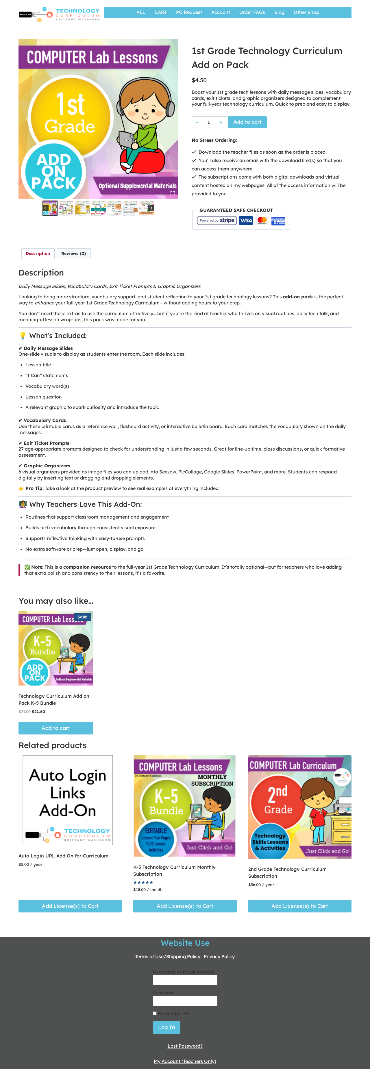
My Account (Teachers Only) (185, 1061)
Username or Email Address (183, 972)
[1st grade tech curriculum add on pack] (98, 119)
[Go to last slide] (27, 119)
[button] (50, 208)
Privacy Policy (219, 956)
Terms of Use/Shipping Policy (167, 956)
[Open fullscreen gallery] (172, 193)
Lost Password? (185, 1046)
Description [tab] (38, 253)
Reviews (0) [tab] (73, 253)
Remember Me (173, 1013)
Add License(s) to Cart (70, 906)
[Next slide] (169, 119)
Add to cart (247, 122)
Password (164, 992)
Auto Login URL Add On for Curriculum (63, 856)
